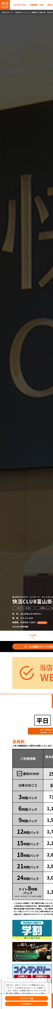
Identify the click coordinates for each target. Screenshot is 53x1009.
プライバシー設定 (26, 998)
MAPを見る (42, 623)
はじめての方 (20, 4)
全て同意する (26, 1004)
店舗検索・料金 (37, 4)
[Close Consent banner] (49, 980)
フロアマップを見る (24, 608)
